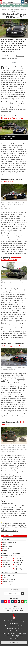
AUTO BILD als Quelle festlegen (9, 531)
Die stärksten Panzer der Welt (12, 118)
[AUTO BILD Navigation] (26, 2)
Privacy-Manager (20, 621)
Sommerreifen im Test (8, 575)
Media (22, 609)
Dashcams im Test (7, 581)
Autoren (20, 636)
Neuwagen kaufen (7, 546)
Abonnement (7, 609)
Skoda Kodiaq (6, 566)
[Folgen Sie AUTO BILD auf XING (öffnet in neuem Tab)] (12, 601)
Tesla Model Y (6, 564)
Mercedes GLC (6, 560)
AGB (4, 621)
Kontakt (13, 633)
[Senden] (22, 593)
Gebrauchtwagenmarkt (9, 542)
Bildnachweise (14, 638)
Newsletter (14, 590)
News (4, 2)
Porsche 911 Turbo (6, 147)
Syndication (15, 609)
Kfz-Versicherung (19, 556)
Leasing (4, 544)
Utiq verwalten (14, 631)
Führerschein (5, 298)
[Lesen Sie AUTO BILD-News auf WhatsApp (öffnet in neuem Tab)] (25, 601)
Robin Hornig (20, 56)
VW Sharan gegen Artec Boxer (12, 346)
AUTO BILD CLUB (18, 611)
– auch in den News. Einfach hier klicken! (13, 5)
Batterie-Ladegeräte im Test (10, 584)
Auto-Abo (5, 550)
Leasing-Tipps (18, 558)
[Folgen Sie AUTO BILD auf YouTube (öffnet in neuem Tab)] (5, 601)
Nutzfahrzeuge (11, 2)
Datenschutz (10, 621)
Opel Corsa (5, 562)
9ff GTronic (12, 181)
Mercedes (20, 379)
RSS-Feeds (9, 611)
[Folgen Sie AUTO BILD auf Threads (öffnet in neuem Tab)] (19, 601)
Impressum (6, 633)
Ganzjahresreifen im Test (9, 579)
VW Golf (4, 558)
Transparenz (21, 633)
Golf (15, 216)
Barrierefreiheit (14, 623)
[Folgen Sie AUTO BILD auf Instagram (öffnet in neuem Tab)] (9, 601)
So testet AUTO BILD (11, 636)
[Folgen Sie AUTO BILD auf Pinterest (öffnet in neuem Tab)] (15, 601)
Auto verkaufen (6, 548)
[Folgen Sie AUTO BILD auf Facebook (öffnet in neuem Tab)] (2, 601)
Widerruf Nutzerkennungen (14, 628)
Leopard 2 (6, 151)
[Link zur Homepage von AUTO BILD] (1, 2)
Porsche (4, 181)
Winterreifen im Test (8, 577)
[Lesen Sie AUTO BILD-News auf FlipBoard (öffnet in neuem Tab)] (22, 601)
